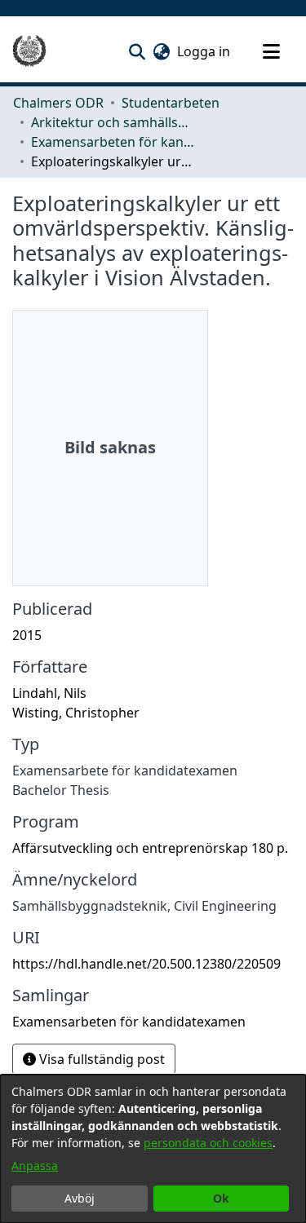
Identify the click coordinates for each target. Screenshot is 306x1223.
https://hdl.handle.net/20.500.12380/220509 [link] (146, 964)
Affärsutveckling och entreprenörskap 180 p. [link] (150, 848)
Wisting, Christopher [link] (76, 713)
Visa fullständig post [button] (100, 1059)
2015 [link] (27, 635)
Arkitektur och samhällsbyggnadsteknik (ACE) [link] (112, 122)
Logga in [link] (204, 51)
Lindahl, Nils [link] (49, 693)
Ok (221, 1198)
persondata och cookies (208, 1142)
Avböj (79, 1198)
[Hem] (29, 51)
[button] (136, 51)
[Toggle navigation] (271, 51)
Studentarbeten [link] (171, 103)
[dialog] (153, 1149)
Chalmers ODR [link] (58, 103)
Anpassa (34, 1165)
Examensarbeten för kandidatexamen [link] (112, 142)
